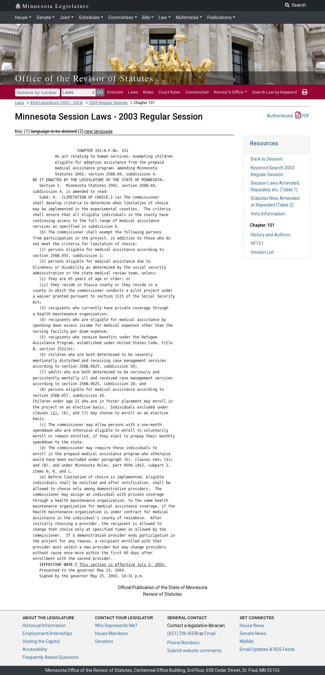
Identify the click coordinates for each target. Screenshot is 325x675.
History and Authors (270, 234)
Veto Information (268, 213)
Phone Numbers (183, 642)
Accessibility (35, 649)
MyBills (247, 641)
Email (210, 633)
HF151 (257, 243)
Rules (148, 92)
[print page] (304, 92)
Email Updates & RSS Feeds (267, 649)
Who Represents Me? (116, 625)
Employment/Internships (47, 633)
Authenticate (280, 115)
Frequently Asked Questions (51, 657)
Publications (219, 17)
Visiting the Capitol (41, 641)
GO (100, 92)
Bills (146, 17)
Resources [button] (264, 143)
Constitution (197, 92)
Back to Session (266, 158)
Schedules (89, 17)
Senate (43, 17)
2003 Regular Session (108, 103)
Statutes (115, 92)
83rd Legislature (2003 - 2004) (56, 103)
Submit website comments (194, 650)
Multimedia (187, 17)
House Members (111, 633)
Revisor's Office (228, 92)
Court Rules (169, 92)
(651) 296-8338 (182, 633)
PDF (305, 115)
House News (252, 625)
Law (163, 17)
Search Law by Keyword (274, 92)
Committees (120, 17)
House (21, 17)
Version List (262, 252)
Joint (65, 17)
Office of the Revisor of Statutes (84, 78)
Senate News (253, 633)
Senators (104, 641)
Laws (133, 92)
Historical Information (44, 625)
